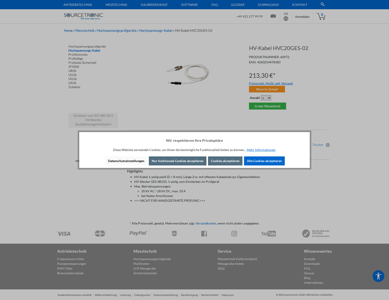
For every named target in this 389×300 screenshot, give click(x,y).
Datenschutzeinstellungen (126, 161)
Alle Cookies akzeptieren (264, 161)
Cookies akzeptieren (225, 161)
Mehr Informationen (261, 150)
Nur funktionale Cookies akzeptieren (178, 161)
